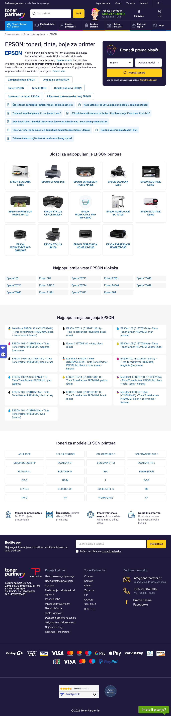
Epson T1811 (79, 292)
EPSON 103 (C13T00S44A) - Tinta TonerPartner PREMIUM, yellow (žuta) (141, 345)
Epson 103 (12, 278)
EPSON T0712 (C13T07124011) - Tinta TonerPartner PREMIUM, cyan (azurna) (31, 380)
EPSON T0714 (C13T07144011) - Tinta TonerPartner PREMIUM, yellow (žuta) (86, 380)
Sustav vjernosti (53, 613)
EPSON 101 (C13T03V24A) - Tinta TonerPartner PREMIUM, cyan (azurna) (30, 414)
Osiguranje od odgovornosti (60, 622)
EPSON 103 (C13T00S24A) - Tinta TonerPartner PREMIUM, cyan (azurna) (139, 332)
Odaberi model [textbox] (146, 62)
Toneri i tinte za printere (34, 34)
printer (64, 60)
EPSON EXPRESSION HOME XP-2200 (85, 246)
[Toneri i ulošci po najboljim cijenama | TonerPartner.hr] (15, 14)
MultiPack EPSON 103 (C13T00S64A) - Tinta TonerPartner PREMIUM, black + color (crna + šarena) (33, 332)
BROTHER (89, 609)
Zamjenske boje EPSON (21, 79)
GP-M (65, 480)
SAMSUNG (90, 604)
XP (146, 497)
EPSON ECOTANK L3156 (20, 183)
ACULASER (24, 454)
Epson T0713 (14, 285)
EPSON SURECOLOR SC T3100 (118, 213)
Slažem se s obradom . (100, 551)
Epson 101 (45, 278)
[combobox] (120, 62)
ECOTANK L (24, 471)
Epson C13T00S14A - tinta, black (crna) (84, 345)
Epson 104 (110, 292)
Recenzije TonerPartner (57, 631)
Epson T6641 (144, 278)
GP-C (24, 480)
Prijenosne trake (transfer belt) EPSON (69, 96)
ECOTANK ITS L (146, 462)
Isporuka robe (103, 3)
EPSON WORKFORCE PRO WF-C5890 (85, 214)
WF (65, 497)
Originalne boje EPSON (56, 79)
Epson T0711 (79, 278)
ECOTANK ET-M (106, 462)
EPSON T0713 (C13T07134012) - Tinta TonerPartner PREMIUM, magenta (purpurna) (138, 362)
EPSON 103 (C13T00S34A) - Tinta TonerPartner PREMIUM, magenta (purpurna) (30, 347)
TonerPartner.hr (94, 570)
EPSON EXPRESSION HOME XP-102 (20, 213)
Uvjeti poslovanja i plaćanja (59, 576)
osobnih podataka (111, 551)
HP (86, 594)
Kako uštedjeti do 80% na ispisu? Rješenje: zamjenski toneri (116, 104)
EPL (106, 471)
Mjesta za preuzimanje (57, 603)
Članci (118, 3)
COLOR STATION (65, 454)
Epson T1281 (46, 292)
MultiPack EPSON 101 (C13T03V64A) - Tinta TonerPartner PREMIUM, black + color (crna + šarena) (141, 380)
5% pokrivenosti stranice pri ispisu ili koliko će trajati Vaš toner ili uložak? (111, 113)
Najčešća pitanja (54, 627)
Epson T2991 (111, 278)
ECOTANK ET (65, 462)
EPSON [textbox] (114, 62)
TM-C (24, 497)
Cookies (49, 585)
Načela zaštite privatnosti (59, 580)
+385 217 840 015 (113, 14)
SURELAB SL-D (106, 489)
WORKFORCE (105, 497)
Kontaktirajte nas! (148, 80)
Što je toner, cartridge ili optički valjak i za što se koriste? (43, 104)
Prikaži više (59, 71)
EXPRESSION (146, 471)
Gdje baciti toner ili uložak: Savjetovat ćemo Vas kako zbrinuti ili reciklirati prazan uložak (60, 121)
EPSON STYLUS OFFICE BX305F (53, 213)
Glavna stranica (12, 34)
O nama (88, 576)
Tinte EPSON (39, 88)
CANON (88, 599)
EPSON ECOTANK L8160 (150, 213)
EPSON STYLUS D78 (53, 181)
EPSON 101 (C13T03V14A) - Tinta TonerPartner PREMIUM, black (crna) (32, 394)
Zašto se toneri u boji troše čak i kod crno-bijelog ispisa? (42, 138)
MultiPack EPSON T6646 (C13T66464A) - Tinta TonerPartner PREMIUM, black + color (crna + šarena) (139, 397)
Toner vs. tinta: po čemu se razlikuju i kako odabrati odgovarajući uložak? (51, 130)
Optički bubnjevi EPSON (68, 88)
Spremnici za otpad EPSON (23, 96)
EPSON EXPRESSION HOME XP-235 (85, 183)
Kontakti (144, 3)
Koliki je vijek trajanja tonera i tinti (119, 130)
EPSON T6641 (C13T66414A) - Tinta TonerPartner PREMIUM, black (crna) (32, 360)
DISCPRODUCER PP (25, 462)
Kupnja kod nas (55, 570)
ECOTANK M (65, 471)
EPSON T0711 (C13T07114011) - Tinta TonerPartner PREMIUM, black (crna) (86, 332)
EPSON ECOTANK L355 (118, 183)
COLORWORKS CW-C (146, 454)
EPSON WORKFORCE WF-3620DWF (20, 247)
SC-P (146, 480)
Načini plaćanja (53, 608)
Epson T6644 (111, 285)
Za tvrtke (130, 3)
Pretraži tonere (136, 72)
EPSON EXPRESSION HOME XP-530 (118, 246)
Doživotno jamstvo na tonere (60, 617)
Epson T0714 (79, 285)
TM (146, 489)
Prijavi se (139, 16)
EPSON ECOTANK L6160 (150, 183)
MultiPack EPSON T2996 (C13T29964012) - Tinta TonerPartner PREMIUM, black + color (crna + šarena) (86, 363)
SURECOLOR (65, 489)
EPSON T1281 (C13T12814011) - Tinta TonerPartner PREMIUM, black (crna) (86, 395)
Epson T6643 (14, 292)
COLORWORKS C (105, 454)
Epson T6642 (144, 285)
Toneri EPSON (16, 88)
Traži (78, 13)
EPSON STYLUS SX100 (53, 246)
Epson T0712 (46, 285)
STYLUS (24, 489)
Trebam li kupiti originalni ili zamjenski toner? (37, 113)
